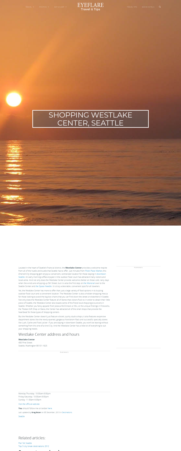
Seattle (21, 416)
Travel (29, 7)
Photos (43, 7)
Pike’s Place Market (93, 270)
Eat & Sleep (59, 7)
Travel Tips (132, 7)
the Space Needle (44, 286)
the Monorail (89, 283)
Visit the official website (29, 404)
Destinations (67, 412)
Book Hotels (148, 7)
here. (50, 408)
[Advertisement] (90, 244)
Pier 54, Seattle (25, 443)
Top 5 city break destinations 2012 (33, 446)
